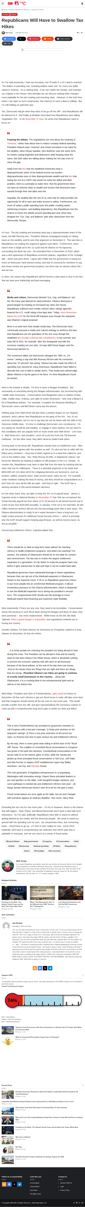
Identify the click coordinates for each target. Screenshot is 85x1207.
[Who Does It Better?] (8, 1140)
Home (5, 10)
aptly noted (57, 693)
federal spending (41, 846)
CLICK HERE (59, 981)
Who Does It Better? (23, 1137)
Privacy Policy (65, 1190)
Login (62, 1186)
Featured (11, 10)
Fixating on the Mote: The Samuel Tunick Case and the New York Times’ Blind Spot (12, 904)
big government (31, 841)
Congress (47, 841)
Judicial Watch (34, 1186)
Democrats (24, 846)
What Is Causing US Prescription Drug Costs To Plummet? (37, 1037)
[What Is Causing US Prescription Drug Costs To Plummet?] (8, 1041)
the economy (54, 851)
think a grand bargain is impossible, (28, 619)
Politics (57, 846)
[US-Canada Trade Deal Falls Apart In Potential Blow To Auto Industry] (8, 1110)
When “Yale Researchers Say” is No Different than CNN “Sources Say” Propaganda (42, 904)
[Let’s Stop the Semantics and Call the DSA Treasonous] (70, 893)
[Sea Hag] (8, 1150)
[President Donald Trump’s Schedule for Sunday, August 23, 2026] (8, 1160)
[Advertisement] (42, 1065)
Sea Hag (18, 1147)
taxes (27, 851)
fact (24, 169)
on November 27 (44, 497)
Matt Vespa (9, 33)
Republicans (71, 846)
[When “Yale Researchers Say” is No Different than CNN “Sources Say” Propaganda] (42, 893)
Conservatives (63, 841)
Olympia (35, 766)
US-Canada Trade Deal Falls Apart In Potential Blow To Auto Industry (41, 1107)
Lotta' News (33, 1190)
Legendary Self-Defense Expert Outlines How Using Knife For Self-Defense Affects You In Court (38, 1101)
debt (77, 841)
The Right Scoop (35, 1194)
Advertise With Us (66, 1183)
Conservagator (34, 1183)
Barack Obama (13, 841)
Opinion (13, 14)
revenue (12, 143)
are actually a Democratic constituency (36, 338)
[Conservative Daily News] (17, 3)
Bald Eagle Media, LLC (39, 1203)
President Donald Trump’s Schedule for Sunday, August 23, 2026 (39, 1157)
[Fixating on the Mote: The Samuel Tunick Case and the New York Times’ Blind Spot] (14, 893)
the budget (39, 851)
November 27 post (34, 119)
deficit (11, 846)
